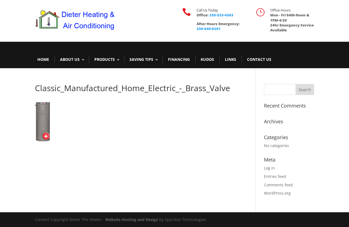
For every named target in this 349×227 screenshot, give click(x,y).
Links (230, 59)
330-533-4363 (221, 15)
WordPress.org (277, 193)
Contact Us (259, 59)
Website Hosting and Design (131, 219)
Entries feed (275, 176)
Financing (179, 59)
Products (104, 59)
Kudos (207, 59)
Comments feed (278, 184)
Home (43, 59)
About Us (70, 59)
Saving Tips (141, 59)
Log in (269, 168)
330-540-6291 (209, 28)
